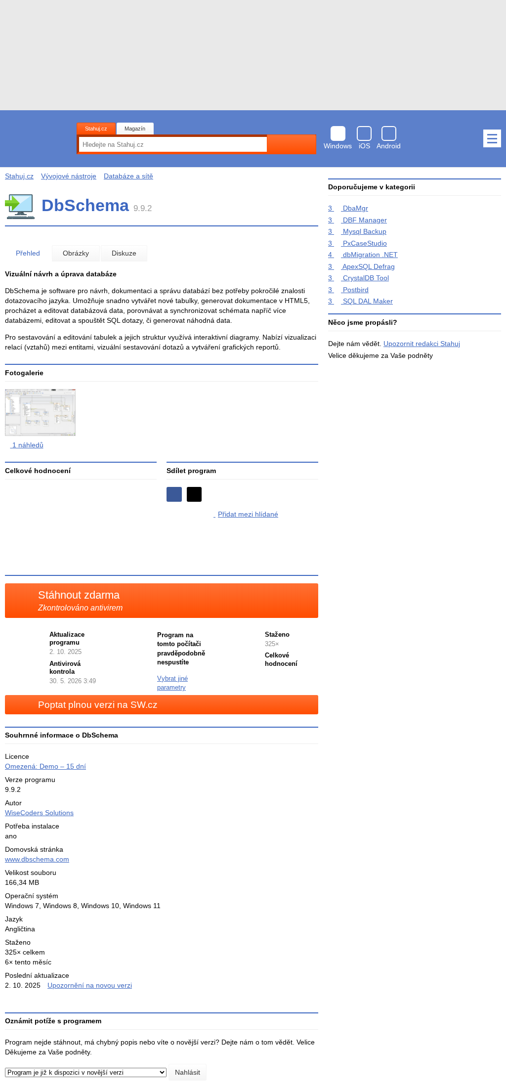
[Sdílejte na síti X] (194, 494)
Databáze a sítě (128, 176)
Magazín (135, 128)
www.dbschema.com (37, 859)
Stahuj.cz (96, 128)
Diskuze (124, 253)
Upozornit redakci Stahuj (421, 344)
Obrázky (76, 253)
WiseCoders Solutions (39, 813)
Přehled (28, 253)
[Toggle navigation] (492, 138)
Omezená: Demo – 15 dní (45, 766)
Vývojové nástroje (68, 176)
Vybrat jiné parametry (172, 683)
